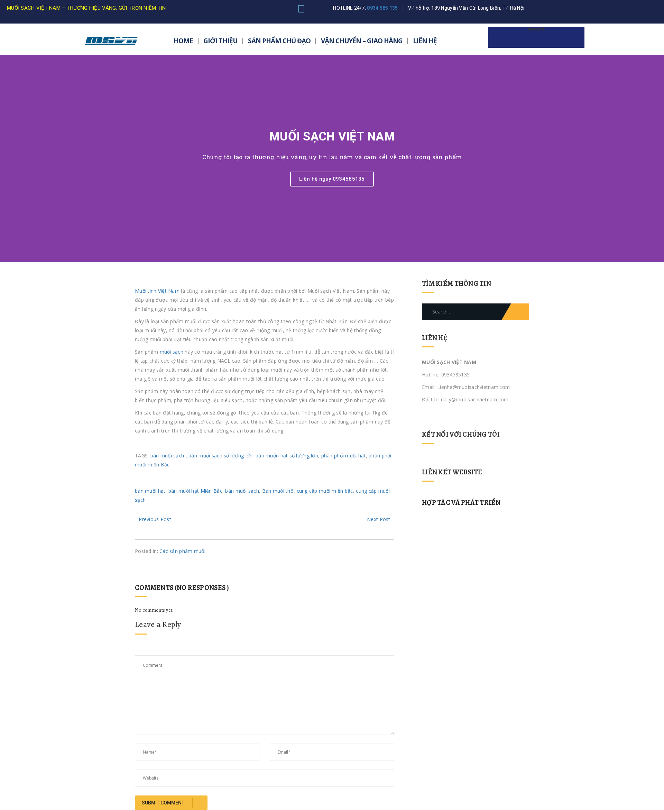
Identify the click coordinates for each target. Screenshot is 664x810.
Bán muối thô (278, 491)
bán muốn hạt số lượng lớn (287, 455)
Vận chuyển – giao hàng (362, 40)
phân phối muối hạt (343, 455)
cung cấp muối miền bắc (325, 491)
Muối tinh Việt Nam (157, 291)
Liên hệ (425, 40)
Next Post (378, 519)
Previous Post (155, 519)
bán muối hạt (150, 491)
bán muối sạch (167, 455)
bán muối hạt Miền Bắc (195, 491)
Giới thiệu (220, 40)
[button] (6, 158)
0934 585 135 (382, 8)
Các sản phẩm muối (182, 551)
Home (183, 40)
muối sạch (172, 351)
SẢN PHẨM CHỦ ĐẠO (279, 40)
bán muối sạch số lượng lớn (220, 455)
